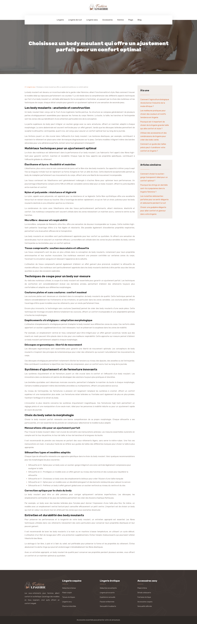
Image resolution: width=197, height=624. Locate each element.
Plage (130, 20)
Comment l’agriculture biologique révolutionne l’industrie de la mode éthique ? (154, 102)
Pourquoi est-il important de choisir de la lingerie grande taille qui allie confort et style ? (154, 125)
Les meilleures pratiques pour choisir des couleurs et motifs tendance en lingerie (153, 114)
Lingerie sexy (92, 20)
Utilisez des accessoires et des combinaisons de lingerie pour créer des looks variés (153, 136)
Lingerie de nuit (75, 20)
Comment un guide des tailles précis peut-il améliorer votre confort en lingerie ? (153, 147)
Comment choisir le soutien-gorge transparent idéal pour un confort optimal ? (154, 177)
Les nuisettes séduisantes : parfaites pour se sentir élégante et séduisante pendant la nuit (154, 199)
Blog (139, 20)
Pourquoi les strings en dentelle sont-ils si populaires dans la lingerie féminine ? (154, 188)
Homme (120, 20)
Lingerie (60, 20)
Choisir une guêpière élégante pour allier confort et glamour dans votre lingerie (153, 210)
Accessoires (107, 20)
